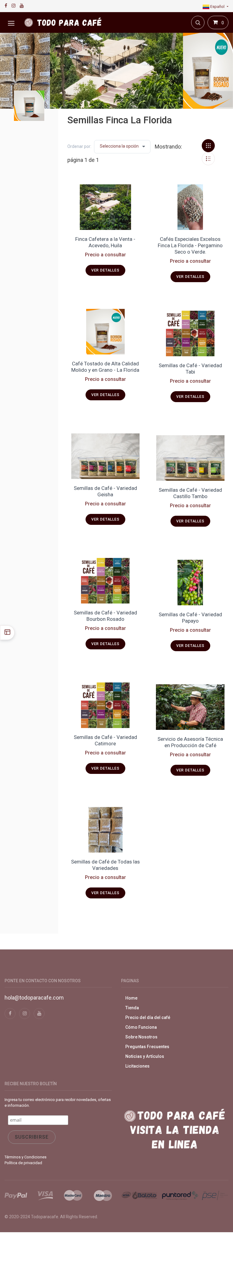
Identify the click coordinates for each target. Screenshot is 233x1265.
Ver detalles (105, 270)
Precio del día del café (147, 1017)
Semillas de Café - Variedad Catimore (105, 740)
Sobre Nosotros (141, 1036)
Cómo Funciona (141, 1027)
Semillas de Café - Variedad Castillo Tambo (190, 493)
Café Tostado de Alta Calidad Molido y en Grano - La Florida (105, 367)
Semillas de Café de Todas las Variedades (105, 865)
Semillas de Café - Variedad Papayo (190, 617)
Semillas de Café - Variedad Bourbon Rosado (105, 616)
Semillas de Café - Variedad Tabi (190, 368)
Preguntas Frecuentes (147, 1046)
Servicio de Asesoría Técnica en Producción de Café (190, 742)
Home (131, 998)
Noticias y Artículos (144, 1056)
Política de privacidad (23, 1163)
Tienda (132, 1007)
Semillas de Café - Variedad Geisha (105, 491)
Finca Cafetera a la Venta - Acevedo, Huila (105, 242)
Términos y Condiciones (25, 1157)
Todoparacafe (44, 1216)
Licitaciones (137, 1066)
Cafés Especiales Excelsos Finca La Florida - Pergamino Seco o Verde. (190, 245)
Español (217, 6)
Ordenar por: (79, 146)
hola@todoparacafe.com (34, 997)
